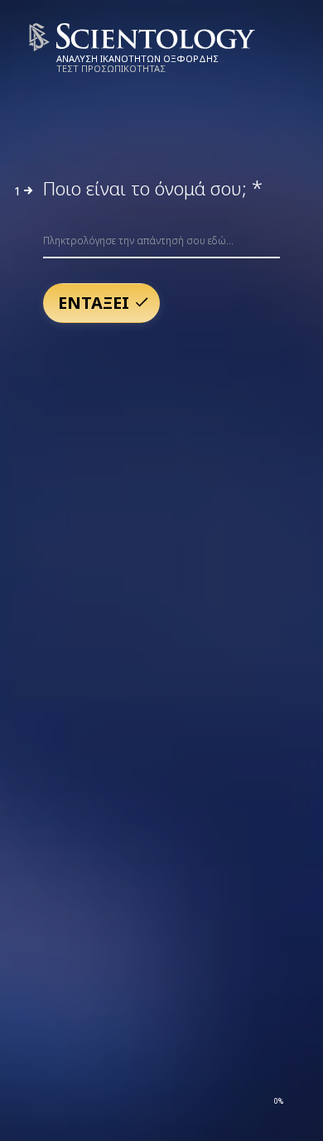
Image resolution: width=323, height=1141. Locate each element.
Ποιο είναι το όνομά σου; (153, 188)
